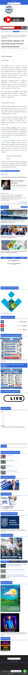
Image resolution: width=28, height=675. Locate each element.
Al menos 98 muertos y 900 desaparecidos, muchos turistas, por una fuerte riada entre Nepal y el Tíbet (16, 576)
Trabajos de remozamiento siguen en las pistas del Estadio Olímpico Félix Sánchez (13, 221)
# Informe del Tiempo (8, 171)
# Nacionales (16, 171)
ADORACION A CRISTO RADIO (11, 471)
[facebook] (12, 1)
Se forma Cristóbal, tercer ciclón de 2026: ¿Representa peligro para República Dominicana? (13, 252)
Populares (14, 561)
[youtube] (15, 1)
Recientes (5, 561)
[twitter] (12, 661)
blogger (5, 257)
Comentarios (23, 561)
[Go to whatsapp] (25, 671)
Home (2, 35)
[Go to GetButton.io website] (25, 673)
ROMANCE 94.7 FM (9, 455)
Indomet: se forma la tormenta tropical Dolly (15, 569)
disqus (13, 257)
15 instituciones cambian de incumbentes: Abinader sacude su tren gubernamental (13, 237)
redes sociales (6, 142)
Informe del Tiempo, (22, 50)
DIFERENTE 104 (9, 465)
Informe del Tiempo (9, 35)
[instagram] (13, 1)
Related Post (5, 207)
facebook (23, 257)
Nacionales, (3, 51)
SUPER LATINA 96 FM (10, 460)
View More (25, 207)
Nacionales (16, 35)
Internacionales (9, 31)
